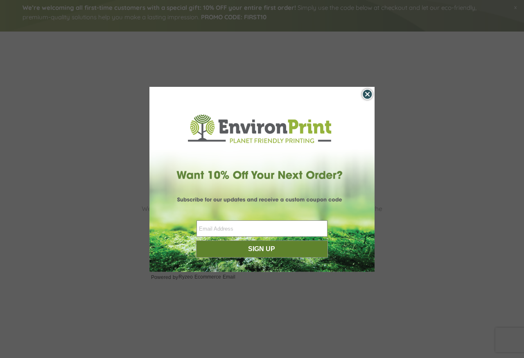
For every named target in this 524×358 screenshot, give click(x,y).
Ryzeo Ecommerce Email (206, 277)
